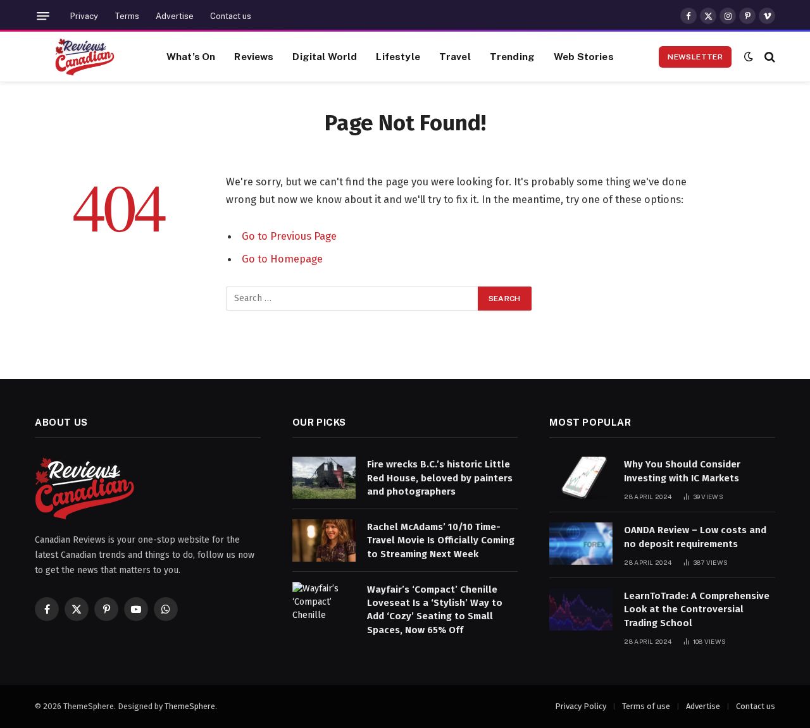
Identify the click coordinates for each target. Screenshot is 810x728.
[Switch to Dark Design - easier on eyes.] (748, 56)
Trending (512, 56)
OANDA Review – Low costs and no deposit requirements (695, 536)
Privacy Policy (580, 706)
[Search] (768, 56)
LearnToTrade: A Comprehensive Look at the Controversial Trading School (697, 609)
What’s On (190, 56)
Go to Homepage (282, 258)
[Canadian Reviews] (85, 57)
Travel (455, 56)
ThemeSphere (190, 706)
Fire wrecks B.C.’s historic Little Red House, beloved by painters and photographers (440, 478)
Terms (127, 16)
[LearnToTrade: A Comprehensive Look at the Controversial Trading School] (581, 609)
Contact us (230, 16)
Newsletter (695, 56)
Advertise (175, 16)
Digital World (324, 56)
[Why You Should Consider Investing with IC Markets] (581, 478)
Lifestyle (398, 56)
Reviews (253, 56)
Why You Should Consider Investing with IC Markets (682, 471)
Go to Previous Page (289, 236)
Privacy (84, 16)
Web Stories (584, 56)
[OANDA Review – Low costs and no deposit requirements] (581, 543)
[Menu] (43, 16)
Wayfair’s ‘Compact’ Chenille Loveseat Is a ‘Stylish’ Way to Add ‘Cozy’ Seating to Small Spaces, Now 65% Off (434, 610)
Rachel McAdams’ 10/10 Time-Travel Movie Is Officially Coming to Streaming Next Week (440, 540)
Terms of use (646, 706)
